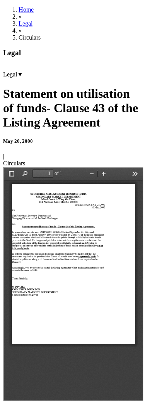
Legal (25, 23)
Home (26, 9)
